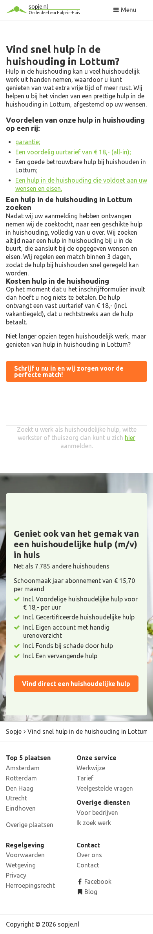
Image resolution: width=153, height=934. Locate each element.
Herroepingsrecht (30, 885)
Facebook (97, 881)
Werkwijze (90, 767)
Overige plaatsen (29, 824)
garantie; (27, 141)
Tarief (84, 778)
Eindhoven (21, 808)
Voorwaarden (25, 854)
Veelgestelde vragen (104, 788)
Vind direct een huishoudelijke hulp (76, 683)
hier (130, 437)
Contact (87, 865)
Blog (90, 891)
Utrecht (16, 798)
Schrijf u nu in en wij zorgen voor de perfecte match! (69, 371)
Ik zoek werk (93, 822)
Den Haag (19, 788)
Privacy (16, 875)
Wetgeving (21, 865)
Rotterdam (21, 778)
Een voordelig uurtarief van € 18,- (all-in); (73, 152)
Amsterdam (23, 767)
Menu (128, 9)
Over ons (89, 854)
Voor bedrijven (97, 812)
